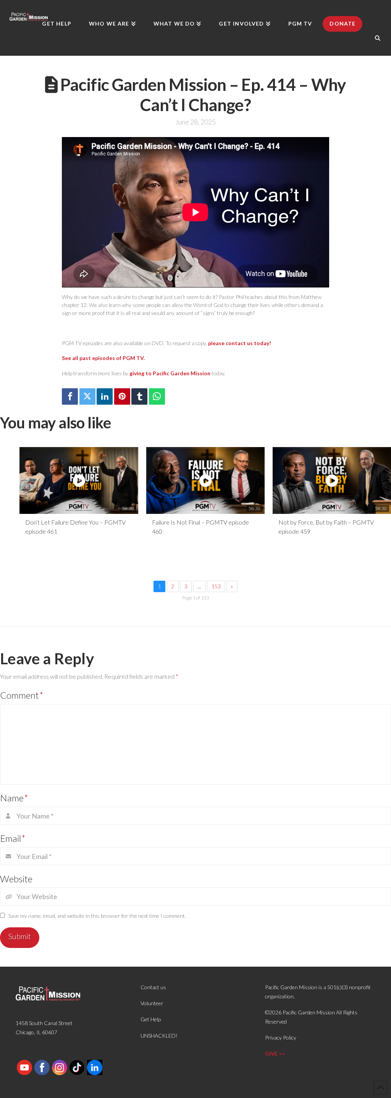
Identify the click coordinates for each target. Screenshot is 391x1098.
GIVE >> (275, 1053)
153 (216, 586)
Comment (22, 695)
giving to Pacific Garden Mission (169, 373)
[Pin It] (122, 396)
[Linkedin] (105, 396)
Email (13, 838)
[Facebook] (70, 396)
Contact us (153, 987)
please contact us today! (239, 343)
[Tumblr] (139, 396)
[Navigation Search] (377, 38)
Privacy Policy (280, 1037)
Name (14, 797)
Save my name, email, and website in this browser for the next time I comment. (97, 915)
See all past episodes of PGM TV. (103, 358)
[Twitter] (87, 396)
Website (16, 878)
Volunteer (152, 1003)
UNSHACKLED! (159, 1035)
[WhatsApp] (157, 396)
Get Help (151, 1019)
